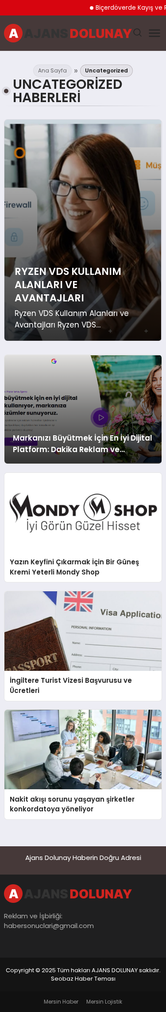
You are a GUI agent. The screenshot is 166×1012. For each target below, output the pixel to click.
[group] (82, 230)
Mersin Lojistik (104, 1001)
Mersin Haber (61, 1001)
